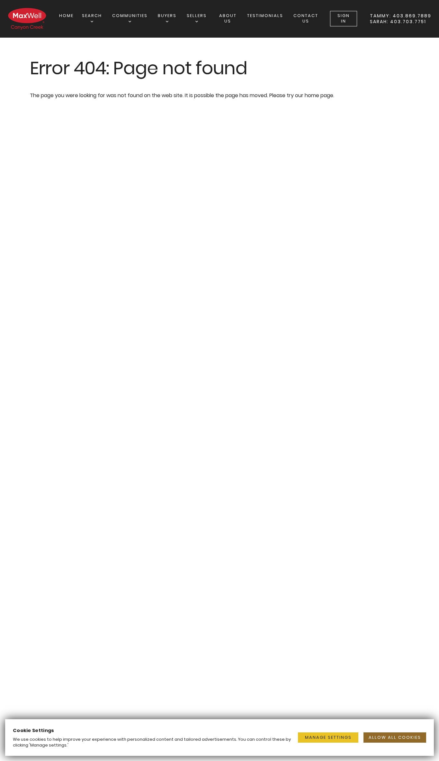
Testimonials (265, 16)
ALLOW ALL (395, 737)
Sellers (197, 16)
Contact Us (305, 18)
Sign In (343, 18)
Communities (130, 16)
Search (92, 16)
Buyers (167, 16)
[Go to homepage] (33, 19)
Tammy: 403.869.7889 (400, 16)
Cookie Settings (33, 730)
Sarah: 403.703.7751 (398, 21)
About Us (228, 18)
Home (66, 16)
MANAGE (328, 737)
